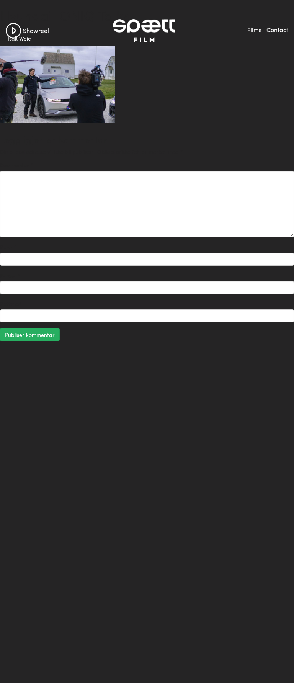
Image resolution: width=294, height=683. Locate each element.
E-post (10, 275)
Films (254, 29)
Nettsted (10, 303)
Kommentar (16, 165)
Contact (277, 29)
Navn (8, 247)
